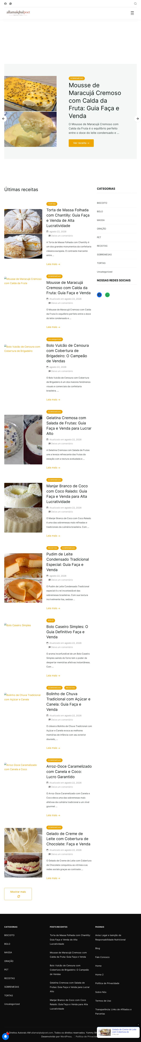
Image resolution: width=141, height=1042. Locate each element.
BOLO (50, 620)
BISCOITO (102, 203)
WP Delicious (127, 1032)
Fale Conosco (102, 957)
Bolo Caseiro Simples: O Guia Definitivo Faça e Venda (67, 631)
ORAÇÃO (101, 228)
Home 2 (99, 974)
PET (99, 237)
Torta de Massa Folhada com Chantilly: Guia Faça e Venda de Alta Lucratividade (70, 939)
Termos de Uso (103, 1000)
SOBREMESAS (54, 276)
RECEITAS (52, 548)
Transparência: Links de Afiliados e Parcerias (113, 1011)
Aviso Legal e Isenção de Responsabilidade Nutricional (110, 937)
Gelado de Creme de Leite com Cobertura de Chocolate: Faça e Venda (68, 838)
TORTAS (52, 204)
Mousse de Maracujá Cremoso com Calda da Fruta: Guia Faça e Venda (68, 287)
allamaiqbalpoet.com (42, 1032)
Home (98, 965)
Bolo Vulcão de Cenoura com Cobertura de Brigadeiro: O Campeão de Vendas (69, 970)
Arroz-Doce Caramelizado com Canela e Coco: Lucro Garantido (69, 771)
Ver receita (79, 155)
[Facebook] (99, 294)
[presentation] (3, 118)
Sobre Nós (100, 992)
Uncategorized (77, 78)
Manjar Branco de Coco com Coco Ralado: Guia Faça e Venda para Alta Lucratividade (69, 1004)
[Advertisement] (70, 39)
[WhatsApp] (107, 295)
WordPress (66, 1036)
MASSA (101, 220)
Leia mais (51, 264)
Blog (97, 948)
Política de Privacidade (107, 983)
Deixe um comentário (62, 235)
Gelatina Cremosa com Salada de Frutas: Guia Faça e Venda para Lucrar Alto (70, 987)
